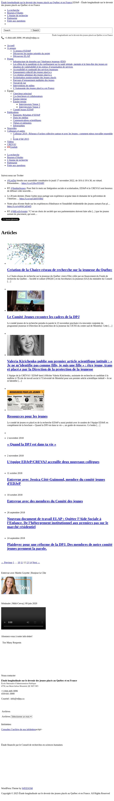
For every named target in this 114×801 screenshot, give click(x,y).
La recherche (13, 10)
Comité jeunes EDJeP (23, 109)
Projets (10, 59)
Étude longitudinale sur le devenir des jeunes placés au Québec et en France (37, 2)
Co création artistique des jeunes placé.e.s (32, 75)
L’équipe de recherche (17, 15)
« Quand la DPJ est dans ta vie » (31, 444)
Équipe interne (20, 99)
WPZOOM (27, 788)
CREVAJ (11, 144)
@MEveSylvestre (19, 211)
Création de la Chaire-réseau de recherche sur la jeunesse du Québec (59, 270)
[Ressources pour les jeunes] (25, 410)
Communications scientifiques (27, 120)
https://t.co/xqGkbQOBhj (31, 198)
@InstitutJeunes (18, 188)
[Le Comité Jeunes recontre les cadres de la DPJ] (25, 310)
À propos (11, 48)
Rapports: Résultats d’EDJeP (26, 115)
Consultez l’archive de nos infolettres (18, 729)
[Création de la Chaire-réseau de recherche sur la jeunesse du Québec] (25, 263)
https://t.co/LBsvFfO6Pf (33, 183)
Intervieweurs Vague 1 (29, 104)
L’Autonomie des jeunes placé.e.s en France (33, 88)
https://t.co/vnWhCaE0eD (19, 206)
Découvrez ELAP (21, 56)
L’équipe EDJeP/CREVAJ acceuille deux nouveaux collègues (53, 462)
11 (22, 562)
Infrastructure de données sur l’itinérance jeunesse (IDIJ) (39, 61)
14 (30, 562)
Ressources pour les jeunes (27, 416)
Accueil (10, 45)
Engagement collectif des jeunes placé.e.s (32, 72)
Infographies (19, 125)
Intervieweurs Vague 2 (29, 107)
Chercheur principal (22, 93)
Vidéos (10, 141)
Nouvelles (12, 128)
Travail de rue (19, 83)
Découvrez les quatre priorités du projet (31, 53)
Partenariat (12, 18)
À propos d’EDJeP (22, 51)
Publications (13, 112)
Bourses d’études (15, 13)
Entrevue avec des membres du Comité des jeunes (45, 501)
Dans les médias (20, 117)
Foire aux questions (16, 21)
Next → (36, 562)
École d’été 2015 (21, 139)
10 (19, 562)
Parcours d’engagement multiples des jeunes (33, 80)
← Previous (6, 562)
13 (27, 562)
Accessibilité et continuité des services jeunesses (35, 69)
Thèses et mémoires (22, 123)
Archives (5, 716)
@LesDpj (11, 180)
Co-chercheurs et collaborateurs (28, 96)
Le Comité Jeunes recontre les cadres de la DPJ (43, 317)
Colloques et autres (16, 131)
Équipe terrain (19, 101)
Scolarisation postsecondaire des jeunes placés (34, 77)
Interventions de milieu (23, 85)
